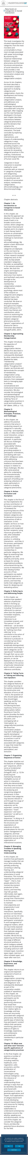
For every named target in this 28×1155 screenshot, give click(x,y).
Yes (8, 1146)
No (19, 1146)
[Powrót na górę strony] (24, 1095)
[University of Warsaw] (3, 3)
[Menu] (25, 3)
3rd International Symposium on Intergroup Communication (14, 3)
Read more (14, 1150)
